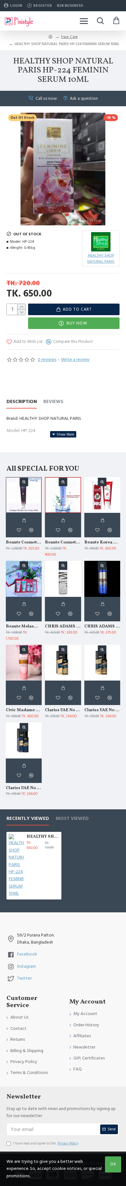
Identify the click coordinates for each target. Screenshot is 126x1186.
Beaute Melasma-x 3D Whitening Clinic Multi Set (24, 626)
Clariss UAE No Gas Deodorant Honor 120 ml (63, 710)
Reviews (53, 402)
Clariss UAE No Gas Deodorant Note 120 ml (102, 710)
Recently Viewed (27, 819)
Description (21, 402)
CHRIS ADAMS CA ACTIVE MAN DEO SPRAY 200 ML (102, 626)
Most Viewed (72, 819)
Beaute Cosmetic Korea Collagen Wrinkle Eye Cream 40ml (24, 542)
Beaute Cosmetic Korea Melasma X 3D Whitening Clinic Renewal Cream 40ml (63, 542)
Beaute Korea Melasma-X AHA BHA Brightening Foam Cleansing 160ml (102, 542)
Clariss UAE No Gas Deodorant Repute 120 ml (24, 788)
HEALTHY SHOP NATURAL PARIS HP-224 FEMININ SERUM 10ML (42, 837)
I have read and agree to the (45, 1143)
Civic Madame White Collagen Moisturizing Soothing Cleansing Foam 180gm (24, 710)
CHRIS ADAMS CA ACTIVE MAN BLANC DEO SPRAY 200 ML (63, 626)
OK (113, 1164)
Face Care (69, 37)
